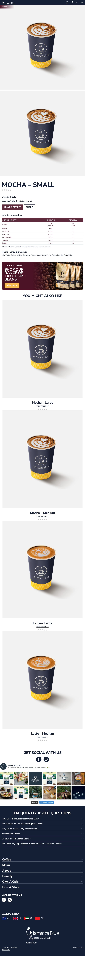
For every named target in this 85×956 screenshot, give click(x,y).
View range (12, 285)
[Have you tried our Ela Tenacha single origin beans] (21, 792)
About (6, 871)
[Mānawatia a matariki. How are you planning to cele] (78, 792)
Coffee (6, 179)
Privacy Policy (78, 947)
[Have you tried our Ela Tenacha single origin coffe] (49, 778)
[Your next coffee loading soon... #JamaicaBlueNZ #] (35, 778)
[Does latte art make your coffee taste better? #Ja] (78, 778)
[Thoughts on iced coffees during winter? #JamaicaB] (35, 792)
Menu (6, 865)
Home (5, 7)
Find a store (10, 887)
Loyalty (7, 876)
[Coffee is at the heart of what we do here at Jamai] (64, 778)
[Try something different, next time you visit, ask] (6, 778)
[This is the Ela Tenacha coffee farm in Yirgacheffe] (64, 792)
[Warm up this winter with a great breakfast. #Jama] (6, 792)
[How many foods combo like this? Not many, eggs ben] (21, 778)
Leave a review (12, 207)
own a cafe (10, 882)
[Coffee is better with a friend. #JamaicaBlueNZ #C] (49, 792)
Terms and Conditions (9, 947)
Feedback (6, 949)
